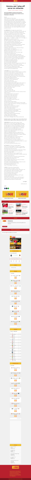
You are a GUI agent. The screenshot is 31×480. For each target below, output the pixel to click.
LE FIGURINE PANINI (13, 450)
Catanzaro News (10, 211)
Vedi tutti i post (5, 226)
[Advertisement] (15, 432)
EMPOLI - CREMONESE (15, 301)
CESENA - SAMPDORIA (15, 316)
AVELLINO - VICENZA (15, 388)
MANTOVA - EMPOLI (15, 403)
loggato (7, 232)
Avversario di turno (15, 4)
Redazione (17, 10)
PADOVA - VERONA (15, 393)
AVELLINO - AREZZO (15, 296)
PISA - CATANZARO (15, 255)
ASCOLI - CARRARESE (15, 383)
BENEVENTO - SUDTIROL (15, 413)
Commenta (7, 208)
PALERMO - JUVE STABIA (15, 321)
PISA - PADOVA (15, 311)
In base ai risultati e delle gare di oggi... (15, 453)
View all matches (19, 326)
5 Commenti (13, 10)
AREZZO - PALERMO (15, 398)
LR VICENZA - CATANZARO (15, 275)
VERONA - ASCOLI (15, 306)
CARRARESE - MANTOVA (15, 280)
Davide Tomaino (24, 208)
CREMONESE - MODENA (15, 367)
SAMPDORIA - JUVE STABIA (15, 378)
